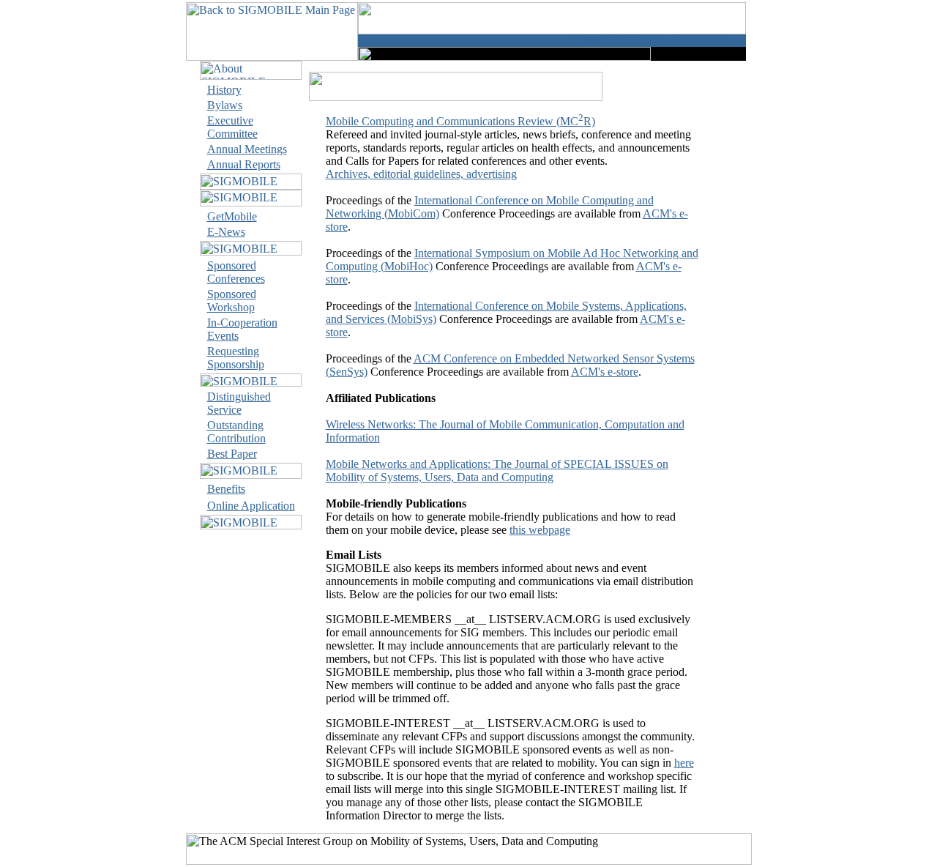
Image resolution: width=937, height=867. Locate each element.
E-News (226, 232)
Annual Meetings (247, 149)
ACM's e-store (604, 371)
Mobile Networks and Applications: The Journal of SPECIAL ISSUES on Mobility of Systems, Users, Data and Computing (497, 470)
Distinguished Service (239, 403)
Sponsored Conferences (236, 272)
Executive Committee (232, 127)
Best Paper (232, 453)
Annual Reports (243, 164)
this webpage (539, 530)
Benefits (226, 489)
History (224, 89)
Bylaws (224, 105)
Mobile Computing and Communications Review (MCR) (460, 121)
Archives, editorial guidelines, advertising (421, 174)
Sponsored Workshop (231, 300)
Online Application (251, 505)
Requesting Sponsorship (235, 358)
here (684, 762)
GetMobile (232, 216)
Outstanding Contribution (236, 431)
